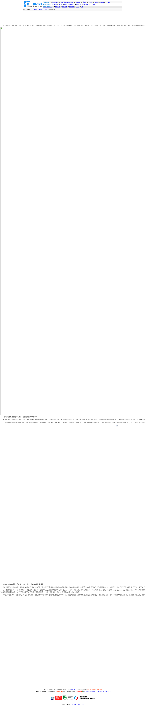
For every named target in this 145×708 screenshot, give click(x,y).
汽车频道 (71, 7)
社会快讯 (71, 4)
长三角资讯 (55, 2)
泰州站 (96, 2)
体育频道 (85, 4)
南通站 (90, 2)
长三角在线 (34, 9)
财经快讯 (57, 7)
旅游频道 (78, 4)
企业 (77, 7)
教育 (60, 4)
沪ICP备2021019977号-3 (77, 704)
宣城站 (108, 2)
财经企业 (41, 9)
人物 (82, 7)
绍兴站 (102, 2)
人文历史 (92, 4)
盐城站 (84, 2)
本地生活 (54, 4)
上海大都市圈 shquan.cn (67, 2)
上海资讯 (78, 2)
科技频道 (64, 7)
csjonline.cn (74, 689)
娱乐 (65, 4)
